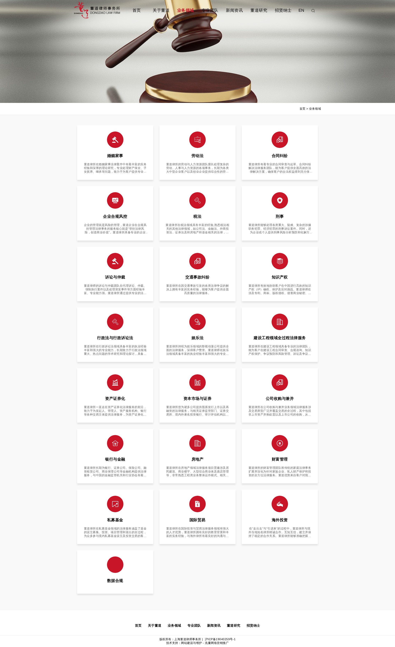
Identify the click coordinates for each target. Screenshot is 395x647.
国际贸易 (197, 520)
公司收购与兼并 (280, 398)
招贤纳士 (283, 10)
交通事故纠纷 (197, 277)
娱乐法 (198, 338)
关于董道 (161, 10)
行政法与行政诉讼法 (115, 338)
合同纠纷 (280, 156)
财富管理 (280, 459)
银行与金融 (115, 459)
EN (301, 10)
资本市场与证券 (198, 398)
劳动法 (198, 156)
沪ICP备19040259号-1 (220, 639)
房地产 (198, 459)
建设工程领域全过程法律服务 (280, 338)
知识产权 (280, 277)
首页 (136, 10)
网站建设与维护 (191, 643)
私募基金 (115, 520)
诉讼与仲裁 (115, 277)
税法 (197, 216)
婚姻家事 (115, 156)
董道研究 (258, 10)
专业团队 (210, 10)
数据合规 (115, 580)
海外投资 (280, 520)
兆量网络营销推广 (217, 643)
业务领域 (185, 10)
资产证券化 (115, 398)
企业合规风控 (115, 216)
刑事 (280, 216)
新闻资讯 (234, 10)
